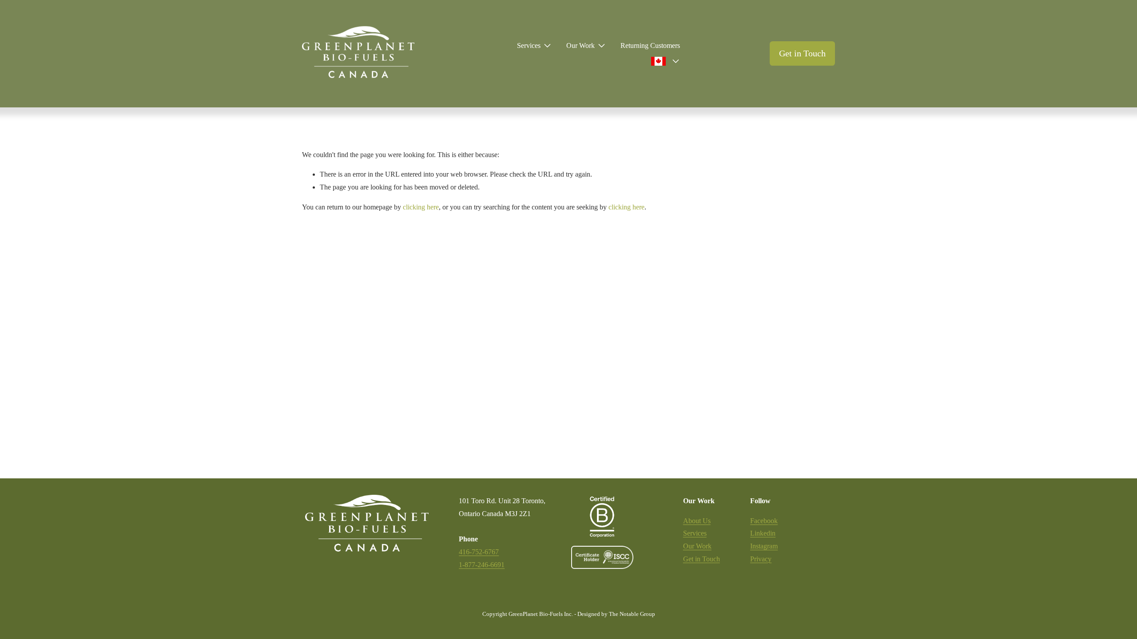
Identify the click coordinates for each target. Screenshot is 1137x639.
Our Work (697, 546)
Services (695, 533)
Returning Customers (650, 45)
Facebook (764, 521)
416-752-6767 (479, 552)
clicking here (421, 207)
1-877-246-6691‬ (482, 564)
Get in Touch (802, 53)
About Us (697, 521)
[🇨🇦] (663, 62)
